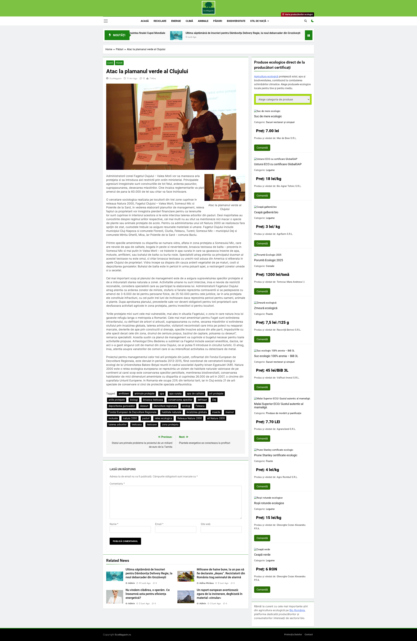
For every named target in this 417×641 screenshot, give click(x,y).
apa (162, 393)
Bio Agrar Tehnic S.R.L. (289, 186)
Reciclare (160, 21)
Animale (203, 21)
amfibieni (123, 393)
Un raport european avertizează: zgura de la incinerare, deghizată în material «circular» (219, 593)
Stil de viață (258, 21)
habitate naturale (171, 412)
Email (159, 524)
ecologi (186, 406)
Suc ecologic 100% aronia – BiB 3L (276, 356)
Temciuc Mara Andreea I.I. (291, 281)
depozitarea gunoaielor (121, 406)
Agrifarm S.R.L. (285, 234)
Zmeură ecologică (265, 308)
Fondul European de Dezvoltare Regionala (132, 412)
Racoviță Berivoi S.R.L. (289, 329)
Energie (176, 21)
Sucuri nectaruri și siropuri (280, 122)
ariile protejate (116, 399)
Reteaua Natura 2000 (189, 418)
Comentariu (117, 483)
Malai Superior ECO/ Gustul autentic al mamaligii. (278, 405)
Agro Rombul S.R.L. (287, 477)
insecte (216, 412)
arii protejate (216, 393)
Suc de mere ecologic (268, 116)
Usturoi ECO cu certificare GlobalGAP (278, 164)
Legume (270, 170)
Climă (189, 21)
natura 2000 (130, 418)
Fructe (269, 314)
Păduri (217, 21)
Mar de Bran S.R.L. (287, 138)
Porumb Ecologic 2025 (268, 260)
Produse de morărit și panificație (283, 413)
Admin (131, 583)
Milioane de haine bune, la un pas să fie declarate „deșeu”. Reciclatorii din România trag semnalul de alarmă (221, 573)
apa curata (175, 393)
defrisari (202, 399)
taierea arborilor (117, 424)
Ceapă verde (262, 554)
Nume (114, 524)
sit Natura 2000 (216, 418)
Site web (205, 524)
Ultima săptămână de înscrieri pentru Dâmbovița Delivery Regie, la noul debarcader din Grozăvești (206, 33)
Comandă (262, 147)
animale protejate (144, 393)
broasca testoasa (153, 399)
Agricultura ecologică (266, 76)
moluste (113, 418)
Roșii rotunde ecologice (269, 503)
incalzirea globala (197, 412)
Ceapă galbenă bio (266, 212)
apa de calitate (195, 393)
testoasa (137, 424)
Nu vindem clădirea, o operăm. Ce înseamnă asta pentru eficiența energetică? (148, 593)
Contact (309, 634)
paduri (146, 418)
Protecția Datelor (293, 634)
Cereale (270, 266)
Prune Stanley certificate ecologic (275, 455)
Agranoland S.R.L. (286, 429)
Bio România (297, 610)
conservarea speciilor (180, 399)
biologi (134, 399)
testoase (152, 424)
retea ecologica (163, 418)
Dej (214, 399)
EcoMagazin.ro (123, 634)
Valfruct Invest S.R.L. (288, 377)
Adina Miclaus (206, 583)
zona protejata (170, 424)
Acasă (145, 21)
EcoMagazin (116, 78)
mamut (229, 412)
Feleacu (200, 406)
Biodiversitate (236, 21)
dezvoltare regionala (165, 406)
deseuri (144, 406)
